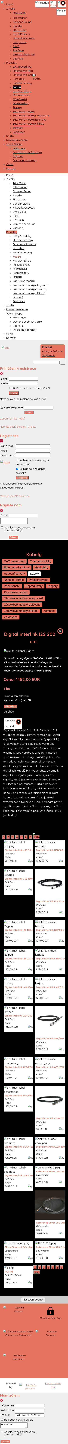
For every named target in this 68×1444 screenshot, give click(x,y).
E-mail (4, 378)
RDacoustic (19, 30)
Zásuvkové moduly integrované (31, 115)
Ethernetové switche (24, 74)
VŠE (36, 1272)
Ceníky (10, 164)
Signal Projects (21, 34)
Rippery (17, 107)
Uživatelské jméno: (12, 407)
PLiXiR (16, 46)
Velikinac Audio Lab (24, 54)
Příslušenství (20, 99)
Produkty (11, 62)
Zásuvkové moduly (24, 111)
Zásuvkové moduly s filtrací (28, 123)
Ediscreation (20, 17)
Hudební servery (22, 83)
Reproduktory (21, 103)
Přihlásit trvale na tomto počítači (31, 388)
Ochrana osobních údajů (27, 152)
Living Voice (19, 42)
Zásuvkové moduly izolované (29, 119)
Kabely (17, 87)
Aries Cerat (19, 12)
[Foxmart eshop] (29, 1386)
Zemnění (18, 127)
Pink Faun (18, 50)
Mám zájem (10, 706)
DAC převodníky (22, 66)
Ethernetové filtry (23, 70)
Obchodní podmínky (24, 160)
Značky (10, 8)
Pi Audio (17, 26)
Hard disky (19, 78)
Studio (10, 135)
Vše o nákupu (14, 144)
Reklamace (19, 148)
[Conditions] (5, 462)
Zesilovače (19, 131)
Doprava (18, 156)
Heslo (4, 383)
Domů (9, 4)
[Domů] (4, 347)
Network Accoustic (24, 38)
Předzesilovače (21, 95)
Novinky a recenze (17, 140)
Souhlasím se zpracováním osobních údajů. (20, 529)
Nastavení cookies (33, 1299)
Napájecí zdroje (22, 91)
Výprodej (18, 58)
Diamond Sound (22, 22)
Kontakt (11, 168)
